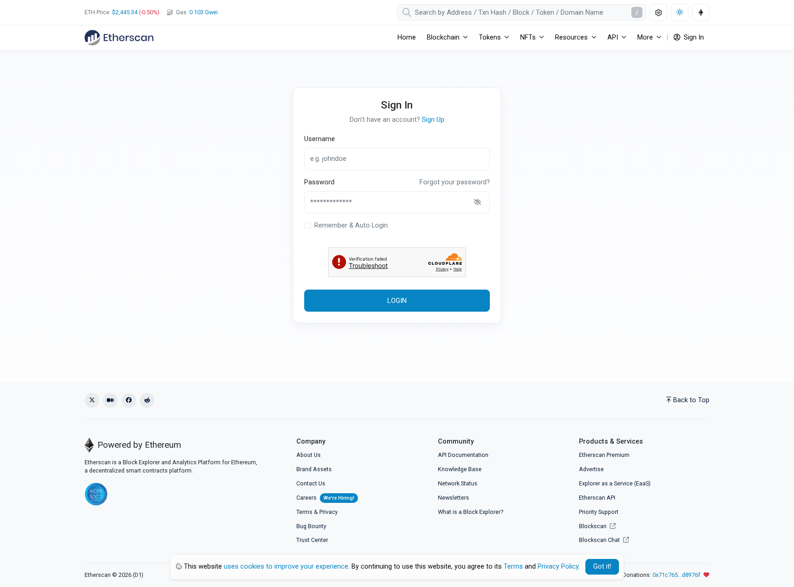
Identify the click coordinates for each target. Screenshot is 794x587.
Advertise (591, 469)
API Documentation (463, 454)
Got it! (602, 566)
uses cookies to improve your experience (286, 566)
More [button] (645, 37)
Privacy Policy (558, 566)
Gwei (203, 12)
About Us (308, 454)
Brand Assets (314, 469)
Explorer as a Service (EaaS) (615, 483)
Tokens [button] (490, 37)
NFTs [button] (528, 37)
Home (406, 37)
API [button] (612, 37)
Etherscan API (597, 497)
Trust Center (312, 539)
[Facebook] (128, 400)
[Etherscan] (119, 37)
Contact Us (310, 483)
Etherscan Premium (604, 454)
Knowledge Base (460, 469)
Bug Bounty (311, 526)
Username (319, 139)
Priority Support (598, 511)
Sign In (693, 37)
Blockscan (593, 526)
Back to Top (691, 400)
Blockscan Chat (600, 539)
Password (319, 182)
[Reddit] (147, 400)
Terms (304, 511)
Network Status (457, 483)
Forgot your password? (455, 182)
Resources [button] (571, 37)
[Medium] (110, 400)
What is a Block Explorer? (470, 511)
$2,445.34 (124, 12)
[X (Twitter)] (92, 400)
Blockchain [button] (443, 37)
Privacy (328, 511)
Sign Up (433, 120)
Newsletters (453, 497)
